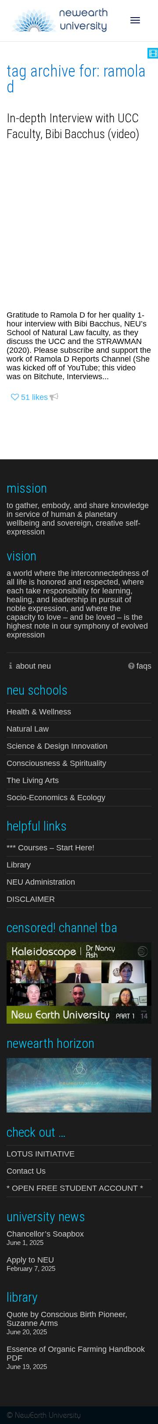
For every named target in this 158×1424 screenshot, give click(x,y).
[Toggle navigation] (135, 20)
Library (19, 864)
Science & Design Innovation (57, 746)
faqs (143, 666)
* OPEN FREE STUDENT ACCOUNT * (75, 1188)
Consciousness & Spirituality (56, 763)
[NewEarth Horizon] (79, 1084)
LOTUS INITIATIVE (41, 1153)
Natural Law (28, 729)
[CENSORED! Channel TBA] (79, 982)
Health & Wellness (39, 711)
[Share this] (54, 397)
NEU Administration (41, 882)
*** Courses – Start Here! (50, 847)
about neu (33, 666)
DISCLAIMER (31, 899)
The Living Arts (33, 780)
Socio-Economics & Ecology (56, 797)
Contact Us (26, 1171)
